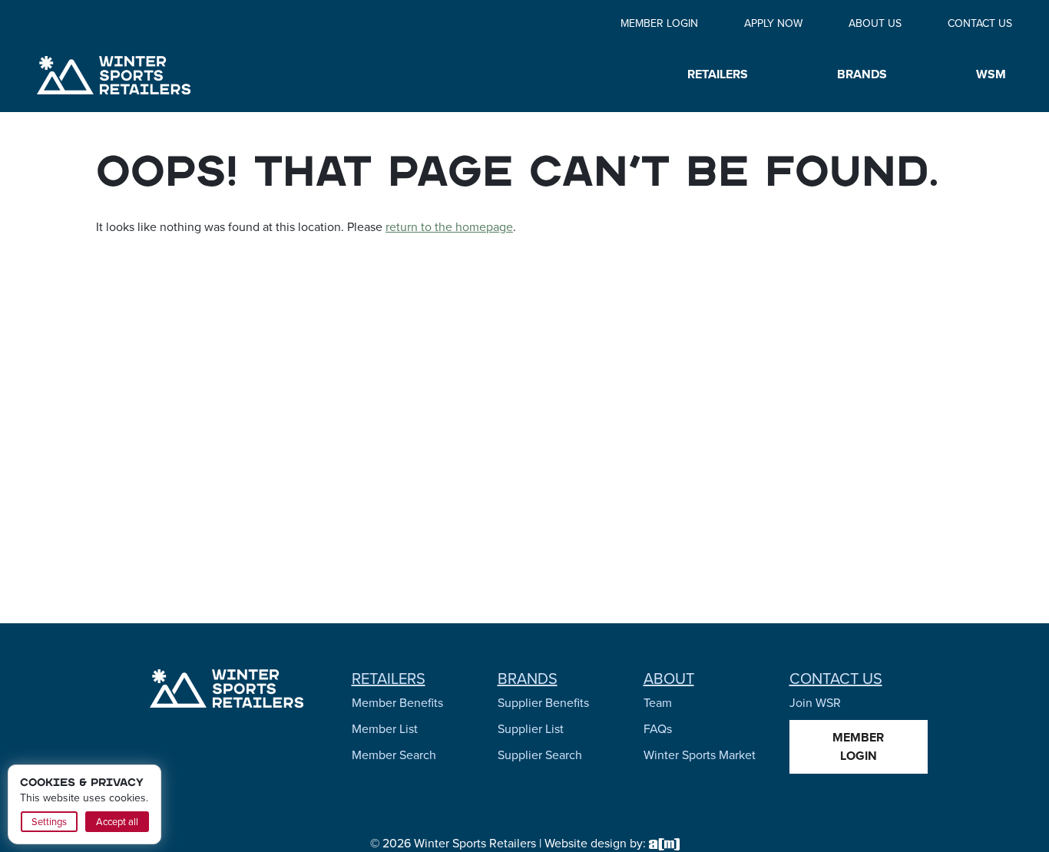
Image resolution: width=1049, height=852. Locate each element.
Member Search (394, 755)
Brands (528, 678)
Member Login (659, 23)
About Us (875, 23)
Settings (49, 821)
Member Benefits (397, 703)
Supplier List (531, 729)
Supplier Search (540, 755)
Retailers (388, 678)
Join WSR (815, 703)
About (669, 678)
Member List (385, 729)
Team (658, 703)
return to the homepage (449, 227)
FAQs (658, 729)
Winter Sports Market (700, 755)
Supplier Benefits (543, 703)
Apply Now (773, 23)
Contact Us (980, 23)
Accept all (117, 821)
